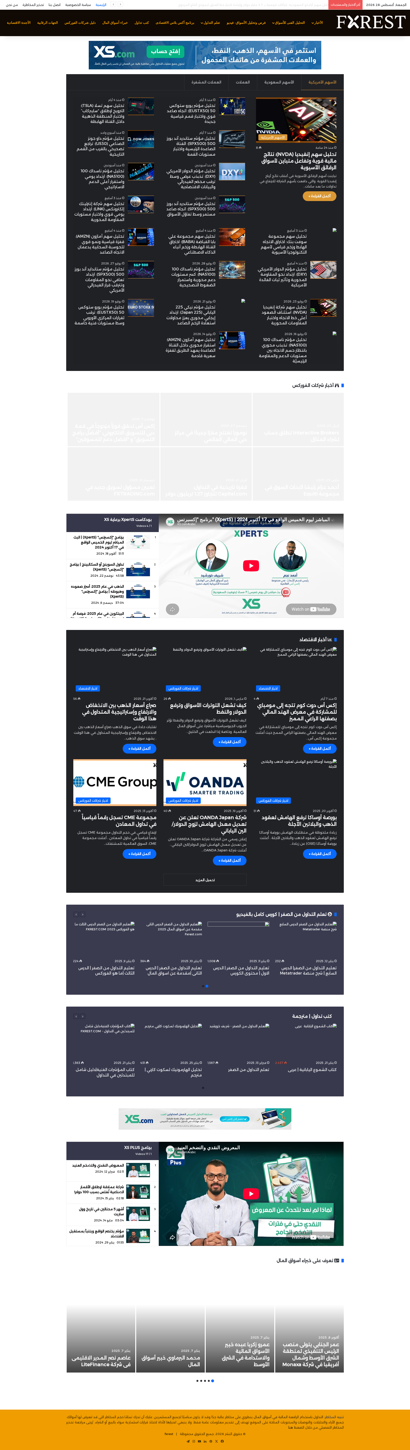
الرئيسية (101, 5)
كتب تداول (142, 22)
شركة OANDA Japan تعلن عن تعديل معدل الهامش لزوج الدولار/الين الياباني (209, 824)
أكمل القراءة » (320, 196)
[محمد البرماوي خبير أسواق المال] (170, 1320)
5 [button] (197, 1381)
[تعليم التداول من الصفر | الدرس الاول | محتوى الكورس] (238, 939)
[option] (205, 447)
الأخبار (318, 22)
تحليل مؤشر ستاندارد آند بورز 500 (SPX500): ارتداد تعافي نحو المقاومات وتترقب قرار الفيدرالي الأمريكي (99, 280)
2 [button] (203, 986)
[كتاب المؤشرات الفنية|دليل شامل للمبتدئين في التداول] (104, 1041)
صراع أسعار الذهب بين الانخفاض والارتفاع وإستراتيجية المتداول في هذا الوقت (119, 711)
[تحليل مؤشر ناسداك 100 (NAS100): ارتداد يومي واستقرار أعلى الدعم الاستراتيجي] (141, 172)
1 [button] (206, 986)
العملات (243, 82)
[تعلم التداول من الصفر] (238, 1041)
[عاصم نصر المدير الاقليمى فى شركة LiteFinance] (101, 1320)
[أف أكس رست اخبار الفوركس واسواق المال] (370, 22)
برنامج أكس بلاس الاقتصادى (175, 22)
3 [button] (205, 1381)
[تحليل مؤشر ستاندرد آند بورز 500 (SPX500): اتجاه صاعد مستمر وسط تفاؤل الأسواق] (232, 204)
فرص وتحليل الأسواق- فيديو (246, 22)
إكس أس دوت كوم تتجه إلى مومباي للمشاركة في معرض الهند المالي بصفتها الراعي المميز (297, 711)
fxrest (169, 1434)
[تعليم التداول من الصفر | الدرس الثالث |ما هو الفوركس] (104, 939)
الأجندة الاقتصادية (19, 22)
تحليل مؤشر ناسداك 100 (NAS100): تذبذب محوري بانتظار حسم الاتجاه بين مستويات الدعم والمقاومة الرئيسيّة (283, 350)
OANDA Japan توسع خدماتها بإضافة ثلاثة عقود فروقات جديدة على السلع (210, 487)
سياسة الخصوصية (78, 5)
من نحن (12, 5)
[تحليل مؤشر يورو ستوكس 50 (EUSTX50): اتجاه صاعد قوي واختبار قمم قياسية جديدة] (232, 106)
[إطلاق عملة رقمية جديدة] (298, 474)
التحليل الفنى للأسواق (290, 22)
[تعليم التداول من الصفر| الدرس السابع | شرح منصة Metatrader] (306, 939)
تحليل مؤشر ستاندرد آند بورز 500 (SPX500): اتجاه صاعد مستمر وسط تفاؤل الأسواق (190, 209)
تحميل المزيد (205, 880)
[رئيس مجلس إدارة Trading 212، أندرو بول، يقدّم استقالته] (206, 419)
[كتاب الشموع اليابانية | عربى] (306, 1041)
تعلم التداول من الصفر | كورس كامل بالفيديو (282, 914)
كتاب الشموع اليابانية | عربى (312, 1069)
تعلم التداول (212, 22)
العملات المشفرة (206, 82)
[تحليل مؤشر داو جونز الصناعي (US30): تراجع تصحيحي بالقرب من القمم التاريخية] (141, 139)
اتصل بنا (55, 5)
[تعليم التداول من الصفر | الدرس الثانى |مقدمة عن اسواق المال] (171, 939)
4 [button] (201, 1381)
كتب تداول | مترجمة (312, 1016)
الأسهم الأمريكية (322, 82)
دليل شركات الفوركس (80, 22)
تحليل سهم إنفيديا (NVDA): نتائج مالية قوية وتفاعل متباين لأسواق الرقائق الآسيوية (298, 160)
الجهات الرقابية (47, 22)
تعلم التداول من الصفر (248, 1069)
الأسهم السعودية (279, 82)
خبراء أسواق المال (115, 22)
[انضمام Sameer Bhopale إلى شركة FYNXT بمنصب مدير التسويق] (114, 474)
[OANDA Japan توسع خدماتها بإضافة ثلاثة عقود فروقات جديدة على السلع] (206, 474)
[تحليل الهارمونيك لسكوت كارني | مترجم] (171, 1041)
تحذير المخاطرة (33, 5)
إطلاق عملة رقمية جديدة (310, 494)
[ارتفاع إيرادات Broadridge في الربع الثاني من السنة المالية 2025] (114, 419)
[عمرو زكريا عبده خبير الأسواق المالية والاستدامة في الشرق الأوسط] (240, 1320)
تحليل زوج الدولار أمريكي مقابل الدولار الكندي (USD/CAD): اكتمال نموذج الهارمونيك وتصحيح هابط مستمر (250, 5)
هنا (290, 1427)
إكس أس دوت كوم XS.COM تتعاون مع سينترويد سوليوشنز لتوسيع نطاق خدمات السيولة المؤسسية (299, 432)
